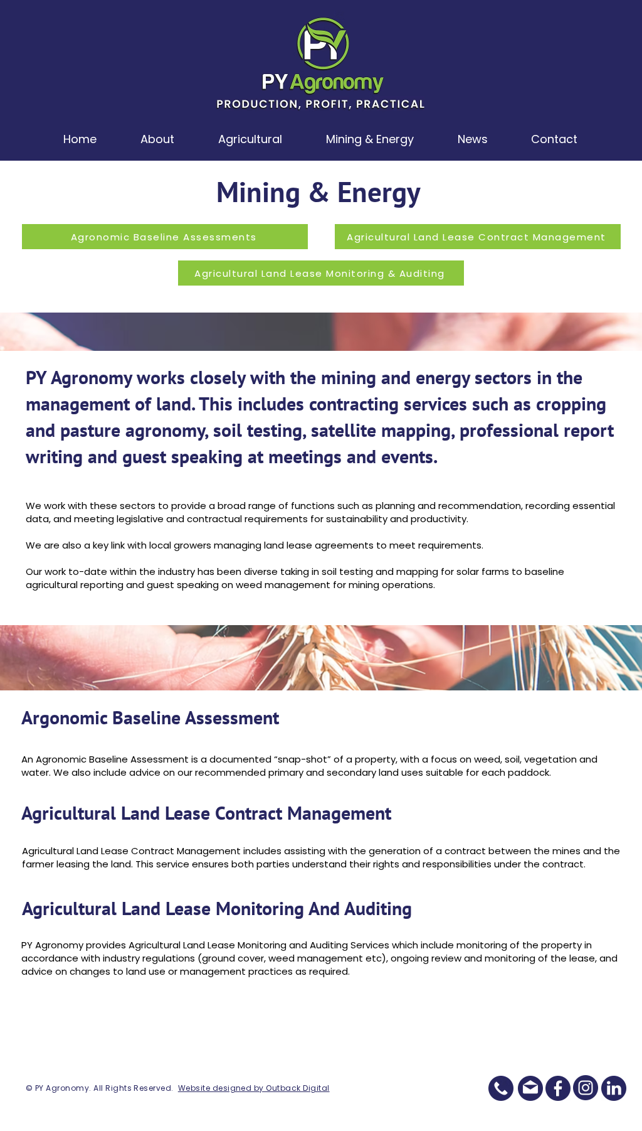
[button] (157, 139)
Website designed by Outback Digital (254, 1088)
